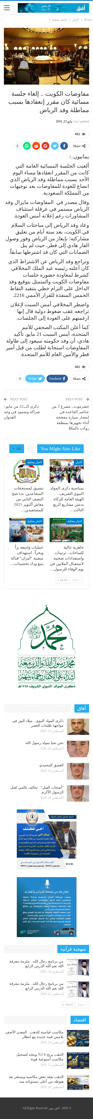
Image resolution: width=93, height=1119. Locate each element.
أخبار (79, 462)
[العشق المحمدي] (78, 771)
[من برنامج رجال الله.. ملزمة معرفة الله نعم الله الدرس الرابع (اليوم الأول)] (78, 989)
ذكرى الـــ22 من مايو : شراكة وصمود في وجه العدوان (22, 411)
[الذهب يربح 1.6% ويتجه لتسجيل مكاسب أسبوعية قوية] (78, 1060)
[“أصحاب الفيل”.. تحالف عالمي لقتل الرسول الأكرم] (78, 793)
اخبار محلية (34, 462)
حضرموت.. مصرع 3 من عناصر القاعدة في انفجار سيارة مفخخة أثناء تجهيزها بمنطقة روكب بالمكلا (70, 417)
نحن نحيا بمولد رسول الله (44, 743)
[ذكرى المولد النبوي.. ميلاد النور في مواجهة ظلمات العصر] (78, 727)
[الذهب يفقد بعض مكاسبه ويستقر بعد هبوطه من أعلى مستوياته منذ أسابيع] (78, 1083)
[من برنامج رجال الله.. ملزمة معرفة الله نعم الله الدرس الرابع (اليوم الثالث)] (78, 967)
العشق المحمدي (51, 765)
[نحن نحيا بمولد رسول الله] (78, 749)
